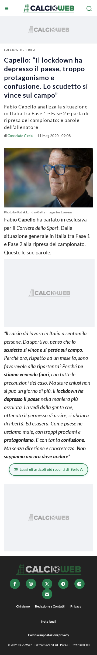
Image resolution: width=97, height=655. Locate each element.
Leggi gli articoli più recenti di (51, 469)
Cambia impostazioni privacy (48, 635)
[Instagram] (31, 584)
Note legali (48, 621)
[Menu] (7, 9)
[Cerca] (90, 9)
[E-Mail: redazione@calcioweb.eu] (47, 594)
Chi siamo (23, 606)
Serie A (30, 50)
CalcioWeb (13, 50)
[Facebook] (15, 584)
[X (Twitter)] (47, 584)
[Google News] (79, 584)
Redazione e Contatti (50, 606)
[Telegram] (63, 584)
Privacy (75, 606)
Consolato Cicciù (20, 136)
